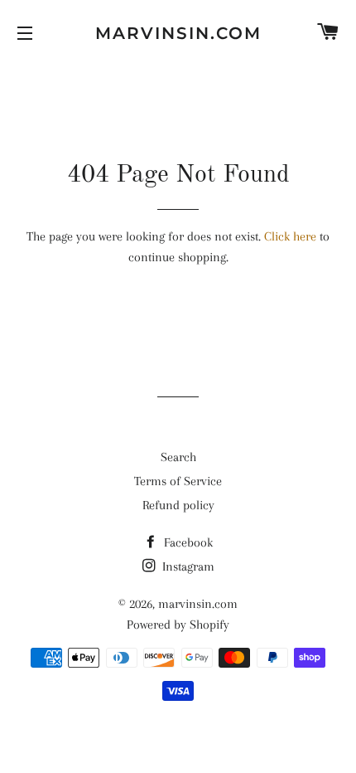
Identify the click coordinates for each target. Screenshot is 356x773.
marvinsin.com (178, 33)
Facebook (187, 542)
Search (178, 457)
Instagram (186, 566)
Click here (290, 236)
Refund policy (178, 505)
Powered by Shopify (178, 624)
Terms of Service (178, 481)
